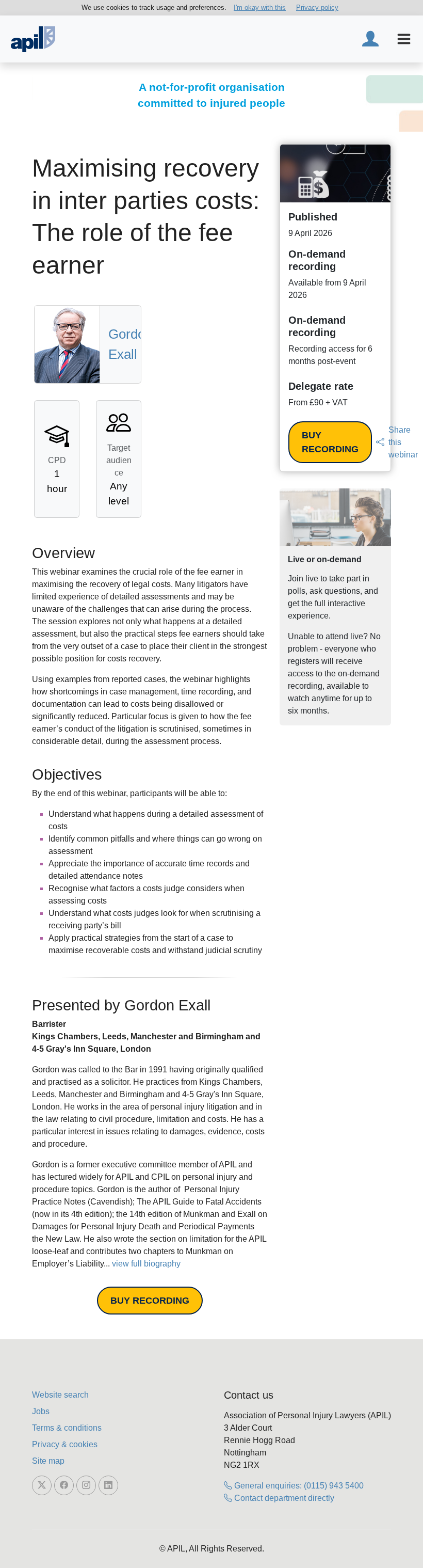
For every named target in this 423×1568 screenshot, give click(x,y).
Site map (48, 1460)
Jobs (41, 1411)
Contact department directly (283, 1498)
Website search (60, 1394)
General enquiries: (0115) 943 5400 (298, 1485)
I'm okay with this (260, 7)
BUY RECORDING (149, 1300)
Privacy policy (317, 7)
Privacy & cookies (64, 1444)
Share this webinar (403, 442)
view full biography (146, 1263)
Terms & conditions (67, 1427)
